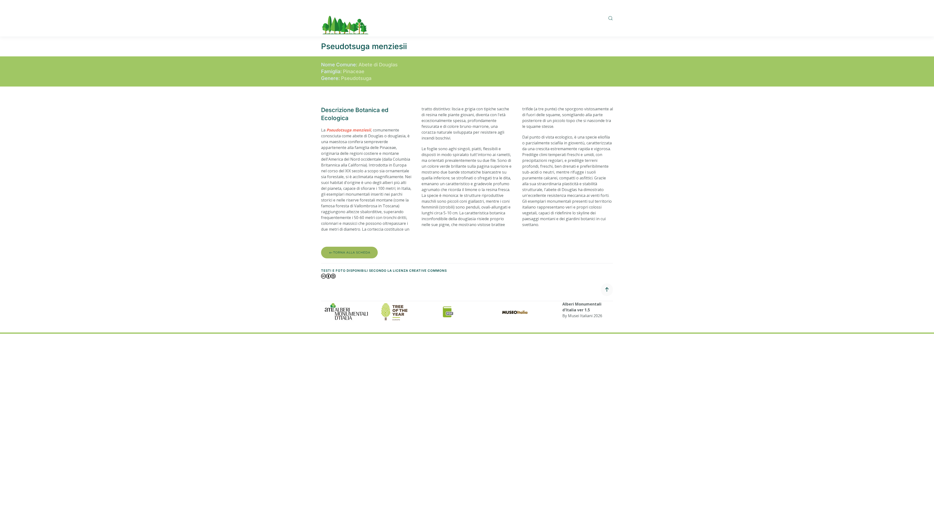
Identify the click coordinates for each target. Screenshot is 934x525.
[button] (610, 18)
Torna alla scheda (351, 252)
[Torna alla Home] (345, 18)
